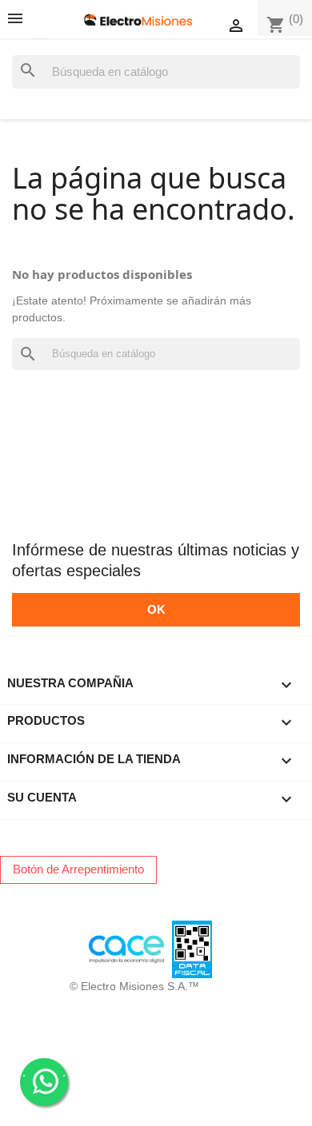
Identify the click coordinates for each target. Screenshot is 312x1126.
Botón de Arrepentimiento (78, 869)
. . (44, 1072)
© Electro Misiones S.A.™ (134, 986)
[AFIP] (20, 948)
